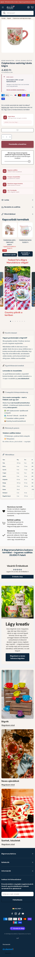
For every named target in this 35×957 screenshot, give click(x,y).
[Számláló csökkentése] (3, 137)
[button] (17, 13)
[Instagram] (16, 914)
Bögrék (9, 18)
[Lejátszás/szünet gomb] (8, 269)
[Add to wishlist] (17, 130)
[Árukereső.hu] (8, 950)
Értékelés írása (17, 577)
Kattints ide (5, 107)
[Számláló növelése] (10, 137)
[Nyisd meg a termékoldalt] (9, 229)
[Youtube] (23, 914)
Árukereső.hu (8, 953)
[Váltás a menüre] (2, 7)
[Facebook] (12, 914)
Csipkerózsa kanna (25, 240)
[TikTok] (19, 914)
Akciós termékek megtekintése (16, 90)
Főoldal (3, 18)
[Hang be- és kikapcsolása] (27, 306)
